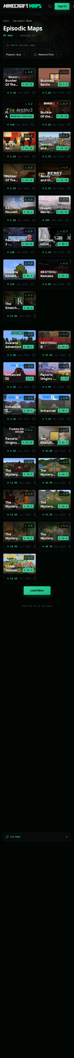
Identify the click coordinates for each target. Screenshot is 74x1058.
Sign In (62, 6)
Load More (37, 590)
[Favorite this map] (33, 92)
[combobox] (16, 54)
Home (6, 20)
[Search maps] (49, 6)
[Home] (22, 6)
